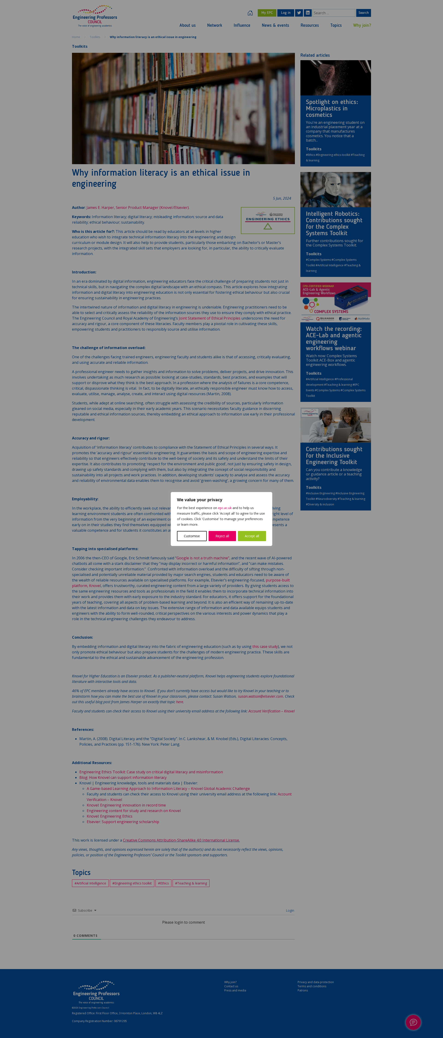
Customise (192, 536)
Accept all (252, 536)
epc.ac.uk (225, 508)
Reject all (222, 536)
